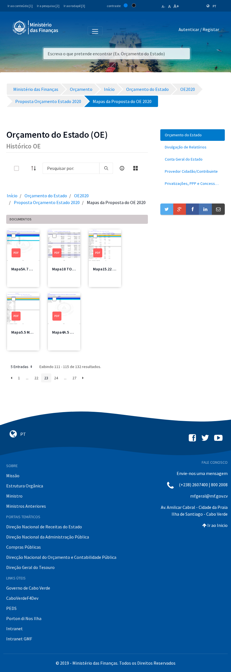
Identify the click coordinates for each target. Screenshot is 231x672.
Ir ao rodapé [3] (74, 6)
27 (74, 377)
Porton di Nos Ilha (23, 618)
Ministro (14, 496)
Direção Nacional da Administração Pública (47, 537)
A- (163, 6)
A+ (176, 6)
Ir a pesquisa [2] (48, 6)
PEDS (11, 608)
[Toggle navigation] (67, 30)
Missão (12, 475)
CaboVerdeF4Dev (22, 598)
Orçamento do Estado (46, 195)
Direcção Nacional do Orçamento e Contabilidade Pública (61, 557)
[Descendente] (35, 168)
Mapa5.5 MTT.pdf (26, 332)
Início (12, 195)
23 (46, 377)
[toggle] (25, 168)
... (27, 377)
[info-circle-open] (121, 168)
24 (56, 377)
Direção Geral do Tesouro (30, 567)
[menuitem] (192, 135)
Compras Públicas (23, 547)
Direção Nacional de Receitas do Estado (44, 526)
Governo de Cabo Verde (28, 588)
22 (36, 377)
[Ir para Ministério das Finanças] (36, 27)
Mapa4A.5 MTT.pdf (68, 332)
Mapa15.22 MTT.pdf (110, 269)
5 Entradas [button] (20, 366)
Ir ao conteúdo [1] (20, 6)
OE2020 (81, 195)
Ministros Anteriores (26, 506)
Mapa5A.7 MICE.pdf (28, 269)
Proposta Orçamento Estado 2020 (47, 202)
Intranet (14, 628)
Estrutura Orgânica (24, 486)
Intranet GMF (19, 639)
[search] (106, 168)
